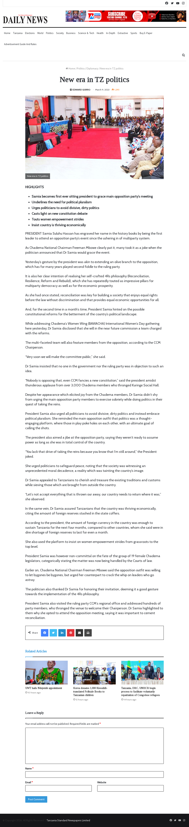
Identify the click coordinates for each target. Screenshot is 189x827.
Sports (133, 33)
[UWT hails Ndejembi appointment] (46, 673)
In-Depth (110, 33)
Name (29, 768)
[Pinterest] (70, 632)
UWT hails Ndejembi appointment (43, 688)
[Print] (88, 632)
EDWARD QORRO (81, 89)
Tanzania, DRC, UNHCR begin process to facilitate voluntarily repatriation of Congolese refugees (140, 691)
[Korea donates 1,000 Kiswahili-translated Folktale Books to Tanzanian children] (94, 673)
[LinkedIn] (62, 632)
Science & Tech (86, 33)
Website (101, 782)
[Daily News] (25, 18)
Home (7, 33)
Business (70, 33)
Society (60, 33)
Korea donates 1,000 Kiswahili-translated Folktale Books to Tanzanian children (90, 691)
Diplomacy (92, 68)
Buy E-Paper (146, 33)
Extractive (123, 33)
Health (100, 33)
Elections (30, 33)
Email (29, 782)
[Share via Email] (79, 632)
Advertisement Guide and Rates (20, 44)
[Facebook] (44, 632)
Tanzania (18, 33)
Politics (50, 33)
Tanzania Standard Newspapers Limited (68, 820)
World (40, 33)
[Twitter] (53, 632)
